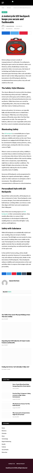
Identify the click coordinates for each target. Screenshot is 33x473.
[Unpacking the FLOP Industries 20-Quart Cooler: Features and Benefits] (16, 330)
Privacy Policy (20, 463)
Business (4, 430)
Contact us (11, 463)
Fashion (4, 447)
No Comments (9, 28)
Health (3, 444)
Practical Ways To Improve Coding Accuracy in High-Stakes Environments (22, 395)
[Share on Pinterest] (23, 33)
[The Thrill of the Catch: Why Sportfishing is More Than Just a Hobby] (16, 304)
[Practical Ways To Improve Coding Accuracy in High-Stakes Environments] (6, 395)
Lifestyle (4, 12)
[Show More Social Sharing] (29, 33)
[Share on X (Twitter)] (14, 33)
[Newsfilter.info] (16, 2)
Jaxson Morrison (10, 26)
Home (3, 428)
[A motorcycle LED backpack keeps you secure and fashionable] (16, 46)
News (3, 436)
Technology (5, 439)
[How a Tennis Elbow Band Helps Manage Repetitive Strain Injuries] (6, 386)
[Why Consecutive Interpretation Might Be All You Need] (6, 415)
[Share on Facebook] (6, 33)
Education (4, 452)
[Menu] (3, 3)
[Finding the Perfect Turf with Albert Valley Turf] (16, 356)
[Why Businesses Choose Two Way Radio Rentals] (6, 406)
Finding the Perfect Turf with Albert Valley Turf (15, 367)
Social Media (5, 449)
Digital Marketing (6, 441)
